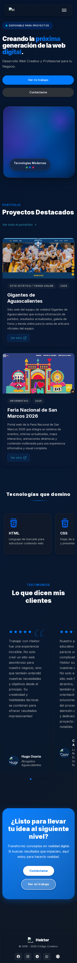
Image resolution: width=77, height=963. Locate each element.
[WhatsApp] (46, 956)
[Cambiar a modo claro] (58, 956)
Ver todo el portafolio (17, 224)
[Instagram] (27, 956)
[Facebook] (18, 956)
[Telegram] (37, 956)
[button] (30, 779)
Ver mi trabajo (38, 80)
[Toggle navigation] (64, 10)
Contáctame (38, 92)
